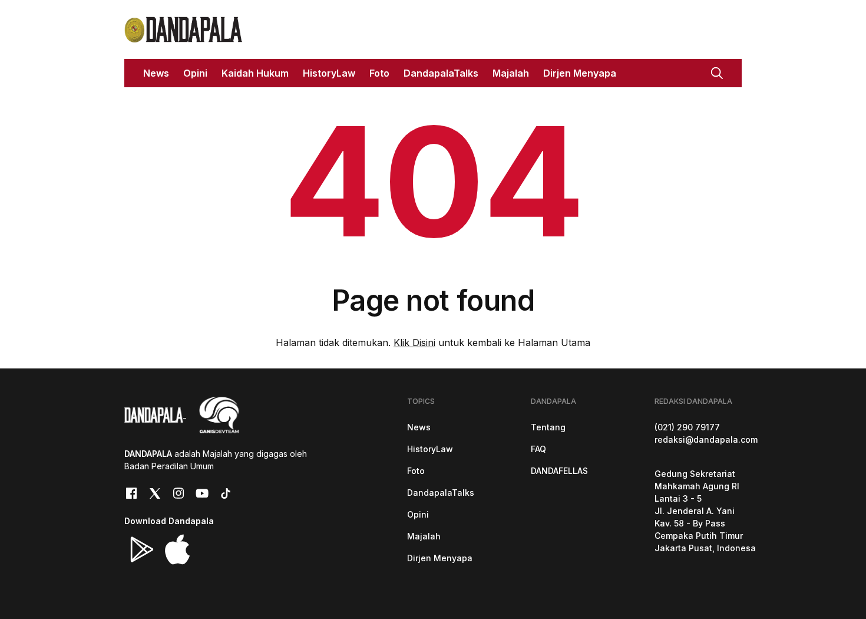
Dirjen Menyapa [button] (579, 73)
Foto (416, 471)
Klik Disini (414, 342)
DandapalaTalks (440, 493)
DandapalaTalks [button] (441, 73)
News (419, 427)
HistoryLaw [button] (329, 73)
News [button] (156, 73)
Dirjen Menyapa (439, 558)
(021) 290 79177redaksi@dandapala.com (706, 433)
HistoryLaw (430, 449)
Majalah (424, 536)
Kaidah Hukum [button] (255, 73)
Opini (418, 514)
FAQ (538, 449)
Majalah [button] (511, 73)
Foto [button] (379, 73)
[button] (717, 72)
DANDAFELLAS (559, 471)
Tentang (548, 427)
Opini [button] (195, 73)
